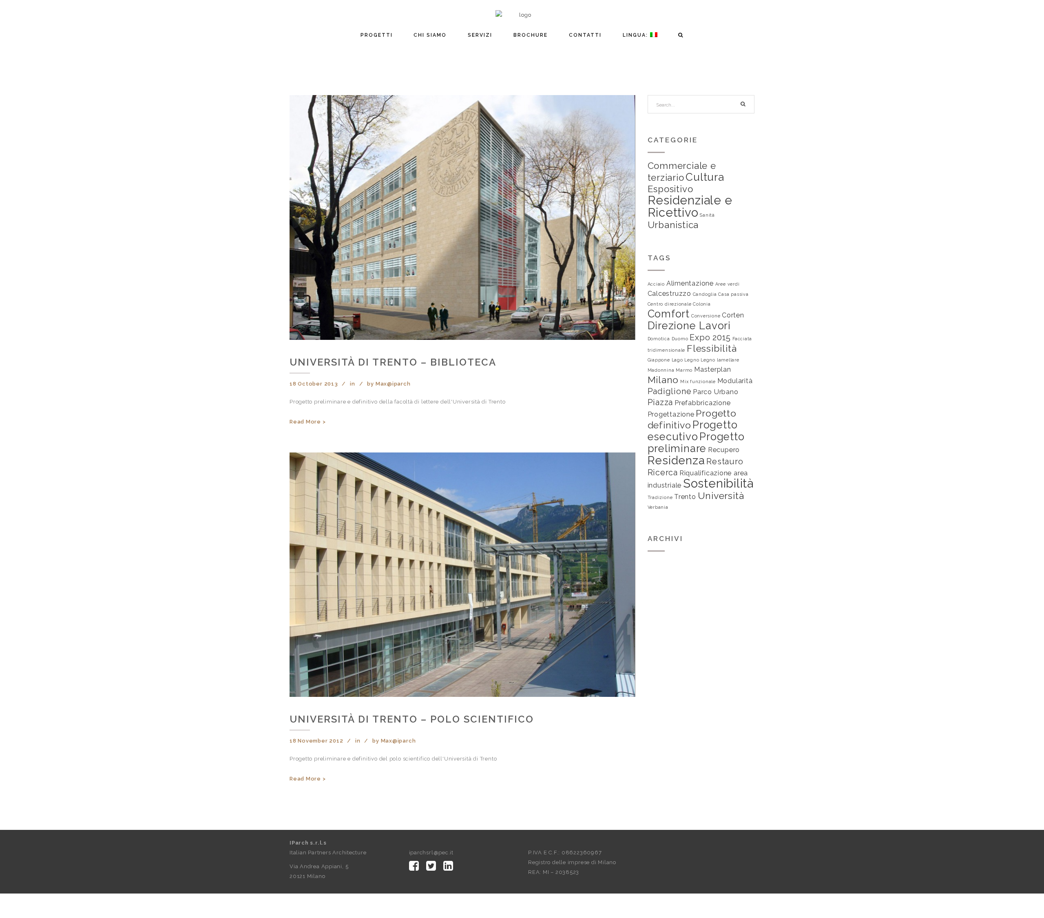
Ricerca (663, 472)
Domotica (659, 338)
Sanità (707, 215)
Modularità (735, 381)
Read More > (308, 422)
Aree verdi (727, 284)
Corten (733, 315)
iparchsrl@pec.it (431, 852)
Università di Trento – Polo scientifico (412, 719)
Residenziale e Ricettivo (690, 206)
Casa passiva (733, 294)
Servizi (480, 35)
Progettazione (671, 414)
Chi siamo (430, 35)
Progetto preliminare (696, 442)
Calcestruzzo (669, 293)
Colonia (701, 304)
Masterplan (712, 369)
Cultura (705, 177)
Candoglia (705, 294)
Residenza (676, 460)
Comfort (669, 314)
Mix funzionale (698, 381)
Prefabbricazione (702, 403)
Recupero (724, 450)
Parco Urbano (715, 392)
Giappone (659, 359)
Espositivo (670, 189)
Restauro (724, 461)
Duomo (680, 338)
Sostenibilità (718, 483)
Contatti (585, 35)
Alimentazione (690, 283)
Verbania (658, 507)
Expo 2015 (710, 337)
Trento (685, 497)
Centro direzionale (670, 304)
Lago (677, 359)
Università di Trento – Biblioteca (393, 362)
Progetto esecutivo (693, 431)
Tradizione (660, 497)
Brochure (530, 35)
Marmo (684, 370)
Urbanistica (673, 225)
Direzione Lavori (689, 325)
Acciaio (656, 284)
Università (721, 495)
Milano (663, 379)
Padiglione (670, 391)
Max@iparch (393, 384)
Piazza (660, 402)
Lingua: (636, 35)
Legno (691, 359)
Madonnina (661, 370)
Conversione (706, 315)
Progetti (377, 35)
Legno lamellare (720, 359)
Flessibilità (712, 348)
